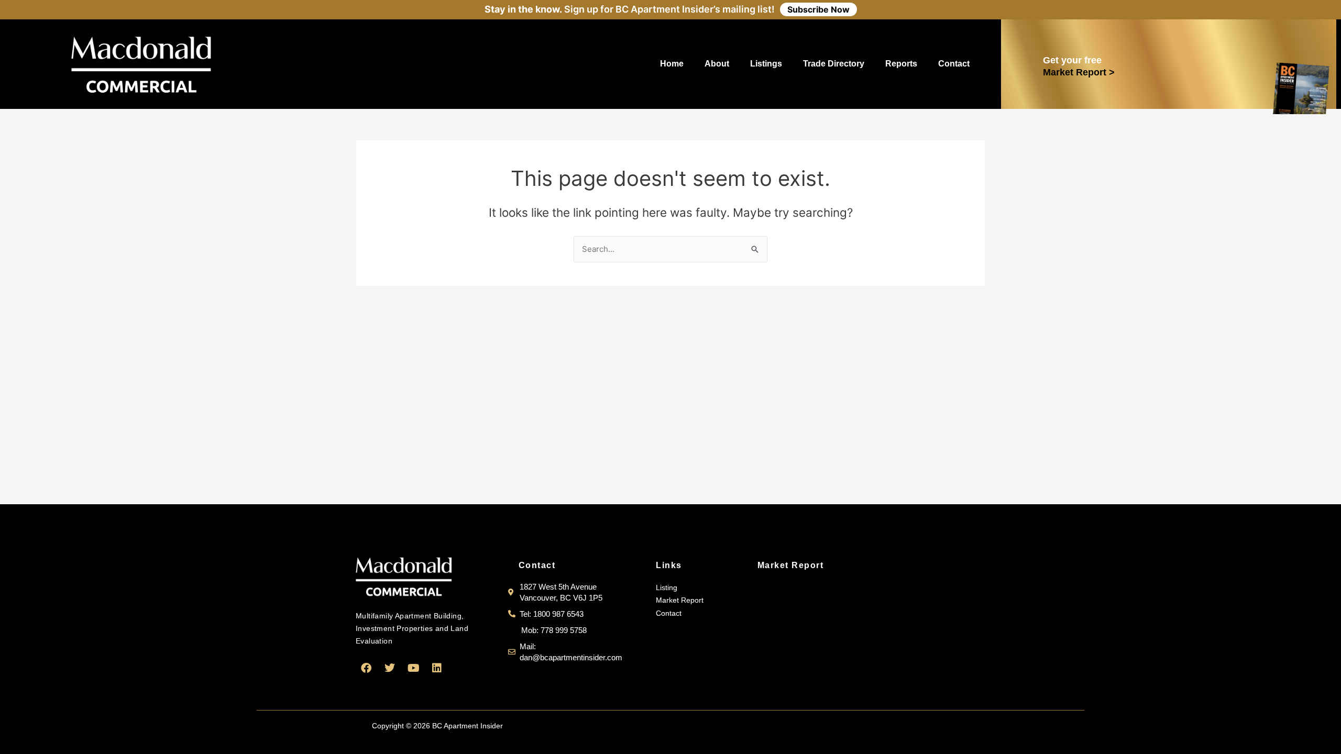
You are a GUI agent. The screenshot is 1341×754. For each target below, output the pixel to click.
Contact (954, 63)
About (717, 63)
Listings (766, 63)
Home (672, 63)
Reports (901, 63)
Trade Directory (833, 63)
